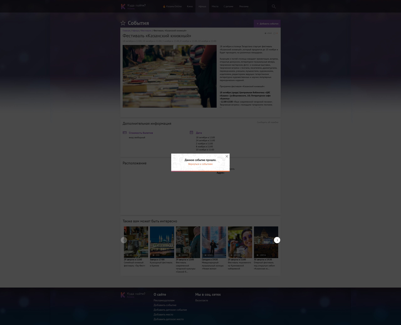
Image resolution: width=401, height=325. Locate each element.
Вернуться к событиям (200, 163)
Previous (122, 238)
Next (275, 238)
